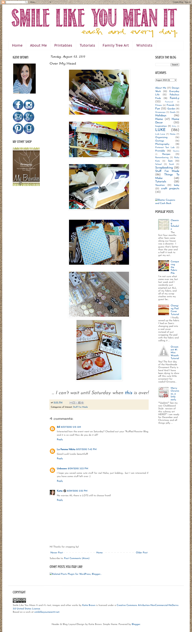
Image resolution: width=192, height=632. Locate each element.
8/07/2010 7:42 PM (86, 449)
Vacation (160, 185)
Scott (171, 164)
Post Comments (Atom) (76, 558)
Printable (160, 151)
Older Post (142, 553)
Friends (170, 105)
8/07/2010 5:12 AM (71, 427)
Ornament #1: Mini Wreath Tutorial (175, 353)
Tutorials (87, 45)
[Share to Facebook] (79, 402)
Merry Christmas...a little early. (175, 394)
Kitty (174, 126)
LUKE (160, 130)
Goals (173, 112)
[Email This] (70, 402)
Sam (170, 161)
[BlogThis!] (73, 402)
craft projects (170, 188)
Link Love (160, 134)
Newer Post (56, 553)
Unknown (62, 468)
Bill (58, 427)
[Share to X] (76, 402)
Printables (63, 45)
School (158, 164)
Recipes (166, 154)
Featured (169, 102)
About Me (38, 45)
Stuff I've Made (80, 407)
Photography (162, 144)
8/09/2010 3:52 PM (77, 491)
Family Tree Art (116, 45)
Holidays (160, 115)
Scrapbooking (164, 167)
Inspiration (161, 126)
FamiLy (174, 98)
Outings (159, 141)
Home (17, 45)
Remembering (162, 157)
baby (176, 185)
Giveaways (160, 112)
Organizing (161, 137)
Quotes (176, 151)
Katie (60, 491)
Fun (157, 108)
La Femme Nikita (66, 449)
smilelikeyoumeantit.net (46, 612)
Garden (171, 109)
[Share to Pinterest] (82, 402)
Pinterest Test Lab (165, 147)
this (129, 393)
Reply (60, 439)
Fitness (158, 105)
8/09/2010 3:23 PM (78, 468)
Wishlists (144, 45)
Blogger (136, 624)
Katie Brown (88, 605)
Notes (173, 134)
